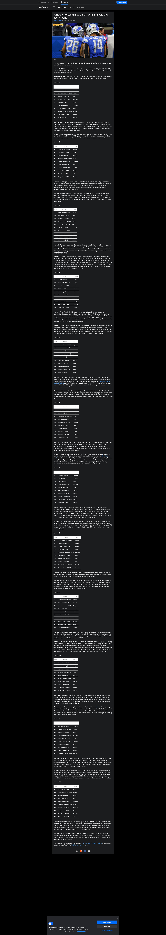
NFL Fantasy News (77, 845)
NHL (78, 7)
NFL (69, 7)
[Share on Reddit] (81, 851)
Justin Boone (58, 20)
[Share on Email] (89, 851)
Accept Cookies (107, 922)
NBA (74, 7)
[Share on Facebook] (85, 851)
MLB (82, 7)
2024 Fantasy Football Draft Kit (92, 843)
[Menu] (54, 7)
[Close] (117, 918)
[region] (83, 925)
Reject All (107, 926)
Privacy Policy (81, 931)
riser (97, 707)
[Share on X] (77, 851)
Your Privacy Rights (107, 930)
